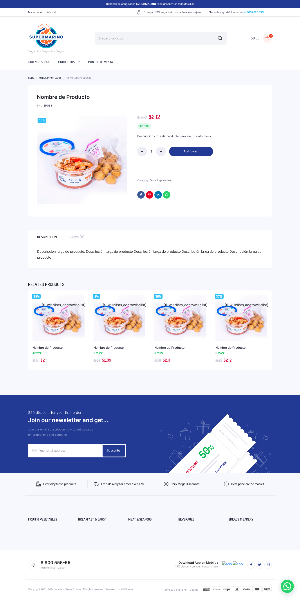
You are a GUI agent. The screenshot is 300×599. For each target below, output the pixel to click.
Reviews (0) (75, 237)
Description (47, 237)
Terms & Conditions (174, 589)
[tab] (47, 237)
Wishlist (51, 12)
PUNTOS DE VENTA (100, 62)
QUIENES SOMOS (39, 62)
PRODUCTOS (66, 62)
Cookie (194, 589)
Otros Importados (50, 77)
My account (35, 12)
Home (31, 77)
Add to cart (191, 151)
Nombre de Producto (48, 347)
